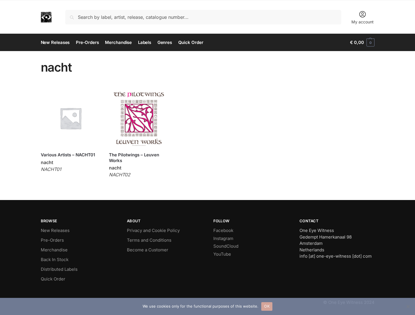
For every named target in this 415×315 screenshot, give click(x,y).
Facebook (223, 230)
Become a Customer (147, 250)
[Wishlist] (92, 96)
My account (362, 21)
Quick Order (53, 279)
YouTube (222, 254)
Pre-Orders (52, 240)
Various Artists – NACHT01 (68, 155)
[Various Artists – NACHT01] (71, 118)
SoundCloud (225, 246)
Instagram (223, 238)
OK (267, 306)
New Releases (55, 230)
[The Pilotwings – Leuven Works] (139, 118)
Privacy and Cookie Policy (153, 230)
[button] (362, 42)
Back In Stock (54, 259)
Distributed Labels (59, 269)
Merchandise (54, 250)
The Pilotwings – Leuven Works (134, 157)
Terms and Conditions (149, 240)
